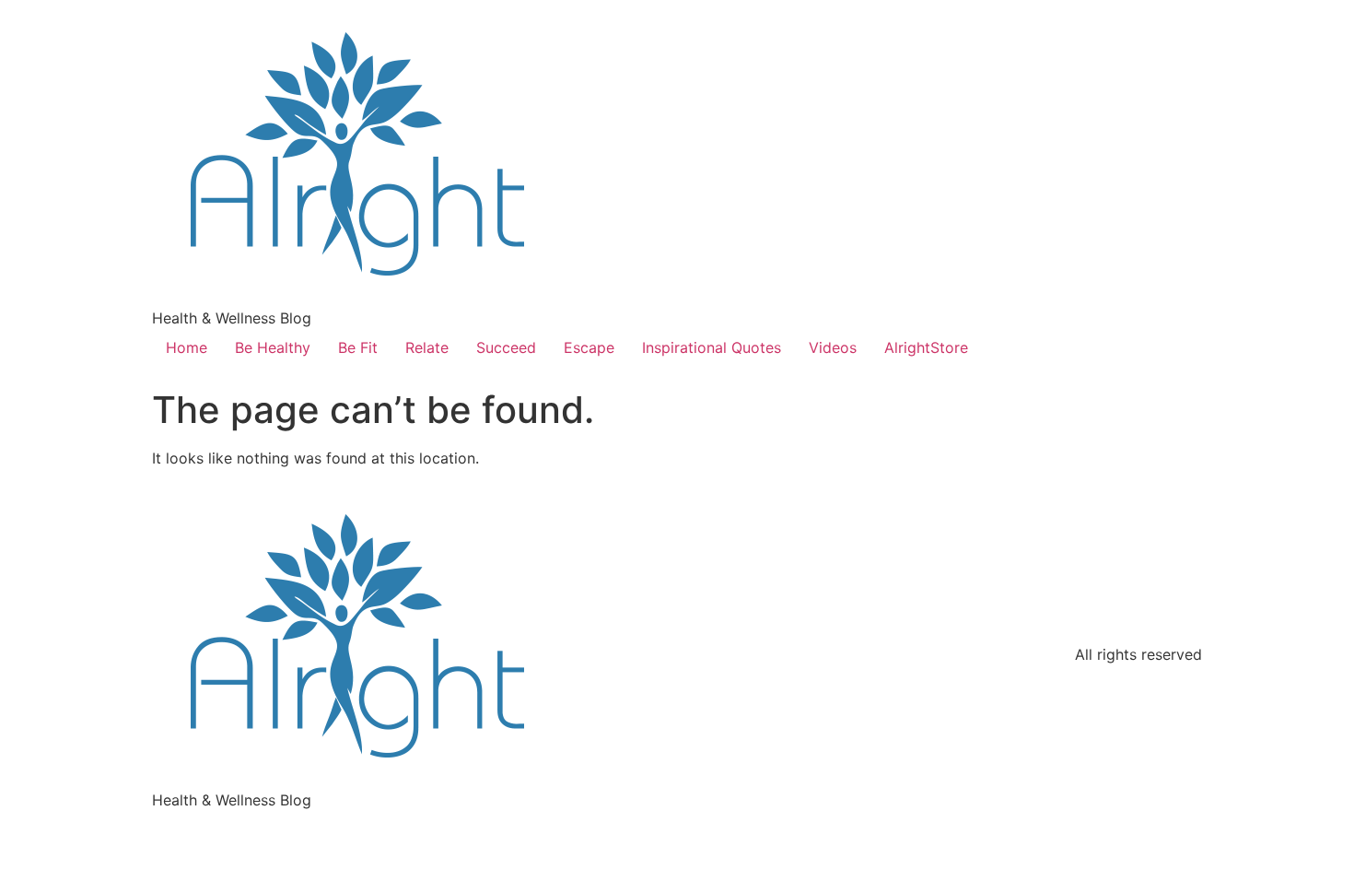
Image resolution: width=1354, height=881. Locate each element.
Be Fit (358, 347)
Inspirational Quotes (711, 347)
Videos (833, 347)
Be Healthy (272, 347)
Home (186, 347)
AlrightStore (926, 347)
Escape (589, 347)
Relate (427, 347)
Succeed (506, 347)
